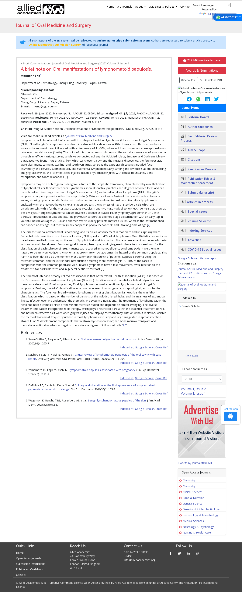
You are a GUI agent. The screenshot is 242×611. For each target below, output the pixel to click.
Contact (185, 6)
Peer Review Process (201, 169)
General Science (192, 503)
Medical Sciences (193, 521)
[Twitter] (179, 553)
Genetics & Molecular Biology (201, 509)
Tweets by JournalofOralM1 (195, 463)
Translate (212, 13)
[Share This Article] (186, 99)
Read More (192, 356)
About (139, 6)
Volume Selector (199, 221)
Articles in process (200, 202)
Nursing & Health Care (197, 532)
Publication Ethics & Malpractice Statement (198, 181)
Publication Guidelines (29, 569)
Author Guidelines (200, 127)
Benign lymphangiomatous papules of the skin (117, 400)
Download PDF (213, 80)
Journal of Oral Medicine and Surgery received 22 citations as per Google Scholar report (200, 273)
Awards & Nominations (202, 70)
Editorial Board (198, 117)
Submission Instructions (30, 564)
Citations (194, 160)
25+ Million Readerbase (203, 60)
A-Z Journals (124, 6)
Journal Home (190, 108)
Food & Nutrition (193, 498)
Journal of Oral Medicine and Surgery (89, 136)
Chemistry (189, 480)
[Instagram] (197, 553)
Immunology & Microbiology (200, 515)
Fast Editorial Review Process (199, 138)
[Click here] (202, 286)
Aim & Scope (196, 150)
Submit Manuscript (200, 193)
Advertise (194, 240)
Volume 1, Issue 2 (193, 389)
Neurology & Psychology (198, 527)
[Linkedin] (188, 553)
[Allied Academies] (41, 9)
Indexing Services (199, 231)
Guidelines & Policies (162, 6)
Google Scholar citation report (198, 258)
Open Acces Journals (28, 558)
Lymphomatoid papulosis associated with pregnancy (102, 370)
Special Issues (197, 212)
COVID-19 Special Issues (204, 250)
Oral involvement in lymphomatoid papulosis (109, 339)
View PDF (190, 80)
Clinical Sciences (192, 492)
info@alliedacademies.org (139, 560)
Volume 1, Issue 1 (193, 393)
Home (110, 6)
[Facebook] (170, 553)
